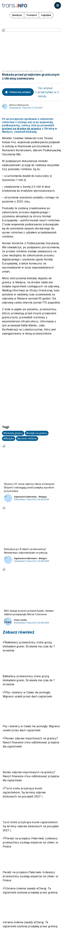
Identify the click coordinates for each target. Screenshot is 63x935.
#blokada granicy (13, 433)
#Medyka (8, 438)
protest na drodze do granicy (21, 128)
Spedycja (17, 15)
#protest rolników (27, 438)
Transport (31, 15)
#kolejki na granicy (36, 433)
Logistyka (46, 15)
